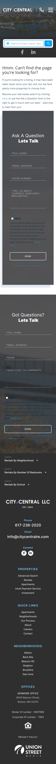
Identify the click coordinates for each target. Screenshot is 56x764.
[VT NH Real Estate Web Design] (28, 750)
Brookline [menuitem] (28, 669)
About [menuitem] (28, 624)
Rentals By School (14, 484)
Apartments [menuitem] (28, 584)
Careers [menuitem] (28, 629)
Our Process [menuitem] (28, 620)
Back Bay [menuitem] (28, 657)
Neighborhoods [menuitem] (28, 616)
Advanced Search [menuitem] (28, 575)
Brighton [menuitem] (28, 665)
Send (28, 256)
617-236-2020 (42, 10)
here (4, 98)
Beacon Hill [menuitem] (28, 661)
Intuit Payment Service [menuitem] (28, 588)
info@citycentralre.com (28, 534)
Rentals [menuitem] (28, 580)
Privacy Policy (20, 266)
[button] (48, 43)
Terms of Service (34, 266)
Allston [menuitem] (28, 652)
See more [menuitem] (28, 674)
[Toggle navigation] (50, 10)
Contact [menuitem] (27, 633)
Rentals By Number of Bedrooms (23, 472)
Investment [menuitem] (28, 592)
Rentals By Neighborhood (18, 460)
